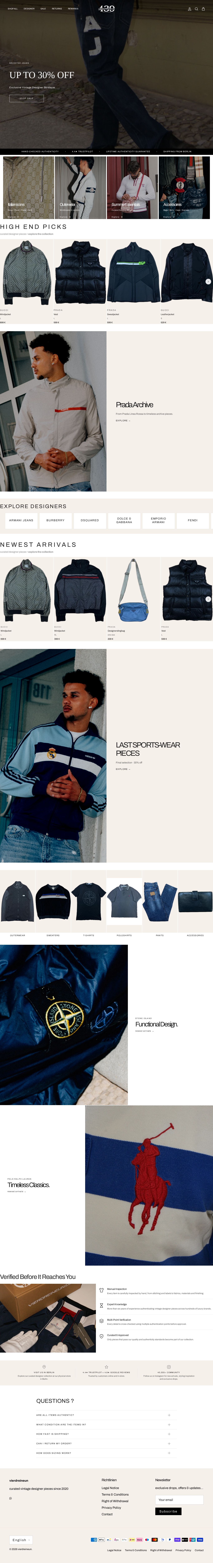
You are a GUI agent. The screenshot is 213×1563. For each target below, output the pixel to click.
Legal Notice (110, 1488)
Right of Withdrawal (115, 1501)
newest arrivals (144, 1031)
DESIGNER (29, 9)
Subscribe (168, 1511)
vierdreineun (25, 1549)
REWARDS (73, 9)
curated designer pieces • (26, 234)
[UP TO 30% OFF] (106, 74)
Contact (107, 1514)
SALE (43, 9)
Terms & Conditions (115, 1494)
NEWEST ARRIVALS (38, 544)
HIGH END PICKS (34, 226)
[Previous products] (4, 281)
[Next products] (208, 281)
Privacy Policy (111, 1507)
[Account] (188, 9)
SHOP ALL (13, 9)
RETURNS (57, 9)
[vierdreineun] (106, 9)
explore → (123, 420)
